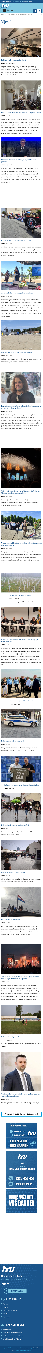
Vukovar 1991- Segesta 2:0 (10, 1037)
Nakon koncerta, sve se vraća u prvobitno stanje (17, 352)
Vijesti (3, 63)
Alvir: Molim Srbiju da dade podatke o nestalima (17, 293)
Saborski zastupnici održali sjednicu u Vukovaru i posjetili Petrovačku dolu (20, 640)
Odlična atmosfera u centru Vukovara (13, 872)
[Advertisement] (21, 200)
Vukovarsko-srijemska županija (13, 1333)
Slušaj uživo (17, 1291)
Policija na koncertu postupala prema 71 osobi (16, 240)
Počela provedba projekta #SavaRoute (13, 60)
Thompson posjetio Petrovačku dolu (21, 701)
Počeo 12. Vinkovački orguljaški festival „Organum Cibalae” (21, 113)
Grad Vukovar (7, 1329)
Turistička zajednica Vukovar (12, 1339)
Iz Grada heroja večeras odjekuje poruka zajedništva (21, 785)
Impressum (6, 1317)
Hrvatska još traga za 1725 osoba (20, 595)
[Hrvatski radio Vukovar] (5, 5)
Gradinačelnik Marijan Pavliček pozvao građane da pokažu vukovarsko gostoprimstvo (20, 1095)
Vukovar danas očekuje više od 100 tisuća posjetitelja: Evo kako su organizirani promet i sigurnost (20, 977)
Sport (2, 1040)
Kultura (3, 115)
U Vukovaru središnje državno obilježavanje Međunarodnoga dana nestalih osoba (21, 544)
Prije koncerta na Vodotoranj (10, 919)
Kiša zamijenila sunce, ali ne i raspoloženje (15, 825)
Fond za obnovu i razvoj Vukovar (13, 1336)
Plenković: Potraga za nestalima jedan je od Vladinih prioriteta (18, 161)
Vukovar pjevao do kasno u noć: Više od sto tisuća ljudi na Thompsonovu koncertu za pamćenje (20, 492)
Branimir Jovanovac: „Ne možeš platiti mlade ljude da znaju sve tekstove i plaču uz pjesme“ (21, 407)
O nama (5, 1304)
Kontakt (25, 1)
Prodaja (30, 1)
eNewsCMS (35, 1348)
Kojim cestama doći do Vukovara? (12, 741)
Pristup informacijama (10, 1310)
